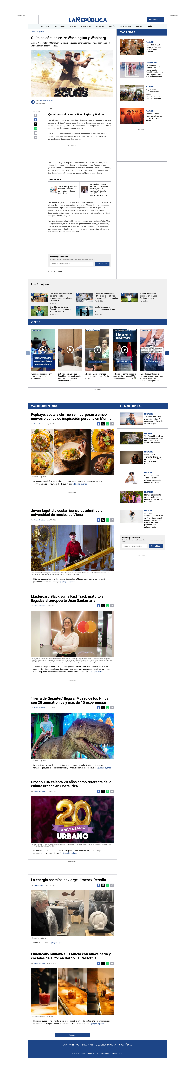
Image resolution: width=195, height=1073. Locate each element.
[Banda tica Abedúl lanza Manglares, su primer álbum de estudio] (132, 116)
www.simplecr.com (41, 942)
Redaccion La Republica (46, 101)
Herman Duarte (38, 885)
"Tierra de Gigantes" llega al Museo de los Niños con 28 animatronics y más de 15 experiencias (69, 700)
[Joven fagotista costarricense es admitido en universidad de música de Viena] (72, 548)
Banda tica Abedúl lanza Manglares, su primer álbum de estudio (154, 117)
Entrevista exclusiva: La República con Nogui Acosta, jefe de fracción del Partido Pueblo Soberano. (69, 377)
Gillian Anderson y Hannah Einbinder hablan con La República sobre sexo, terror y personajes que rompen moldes (155, 71)
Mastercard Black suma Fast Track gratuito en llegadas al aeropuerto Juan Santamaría (68, 598)
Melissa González (39, 424)
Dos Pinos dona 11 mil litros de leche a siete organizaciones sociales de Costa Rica (61, 297)
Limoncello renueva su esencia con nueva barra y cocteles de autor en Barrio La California (71, 956)
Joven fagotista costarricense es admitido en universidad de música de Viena (67, 513)
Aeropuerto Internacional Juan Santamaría (51, 669)
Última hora (151, 63)
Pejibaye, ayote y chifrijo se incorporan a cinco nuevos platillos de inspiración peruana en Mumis (71, 416)
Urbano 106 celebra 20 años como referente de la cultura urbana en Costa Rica (71, 784)
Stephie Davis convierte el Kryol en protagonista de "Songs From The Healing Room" (153, 459)
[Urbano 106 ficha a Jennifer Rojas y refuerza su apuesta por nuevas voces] (131, 477)
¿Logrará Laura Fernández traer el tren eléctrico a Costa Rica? (97, 376)
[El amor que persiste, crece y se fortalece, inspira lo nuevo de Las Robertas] (131, 497)
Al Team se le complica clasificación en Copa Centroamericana (149, 296)
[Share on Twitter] (35, 124)
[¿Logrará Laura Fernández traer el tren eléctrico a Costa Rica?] (97, 350)
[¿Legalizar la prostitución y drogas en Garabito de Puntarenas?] (43, 350)
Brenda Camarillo (39, 606)
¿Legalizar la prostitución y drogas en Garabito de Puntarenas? (41, 376)
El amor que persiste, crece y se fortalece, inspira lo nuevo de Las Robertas (153, 498)
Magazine (40, 31)
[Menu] (34, 19)
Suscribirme (102, 263)
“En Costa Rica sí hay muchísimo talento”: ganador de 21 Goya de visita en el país (153, 420)
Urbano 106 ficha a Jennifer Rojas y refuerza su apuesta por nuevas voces (152, 478)
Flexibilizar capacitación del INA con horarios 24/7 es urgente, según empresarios (106, 296)
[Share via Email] (35, 133)
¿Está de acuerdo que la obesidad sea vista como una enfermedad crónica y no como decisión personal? (151, 377)
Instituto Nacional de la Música (70, 579)
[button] (155, 19)
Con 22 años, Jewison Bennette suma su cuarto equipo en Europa (60, 309)
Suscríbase (125, 1044)
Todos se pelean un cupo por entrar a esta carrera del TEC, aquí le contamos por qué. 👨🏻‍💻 (124, 376)
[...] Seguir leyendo (80, 484)
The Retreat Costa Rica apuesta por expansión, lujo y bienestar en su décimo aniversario (153, 439)
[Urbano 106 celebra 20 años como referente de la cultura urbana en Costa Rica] (72, 819)
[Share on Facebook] (35, 119)
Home (33, 31)
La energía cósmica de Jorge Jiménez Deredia (68, 880)
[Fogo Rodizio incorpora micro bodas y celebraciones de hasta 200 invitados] (132, 93)
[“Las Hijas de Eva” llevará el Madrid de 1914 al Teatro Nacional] (132, 47)
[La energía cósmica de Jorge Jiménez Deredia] (72, 913)
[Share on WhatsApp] (35, 128)
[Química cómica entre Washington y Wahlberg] (72, 73)
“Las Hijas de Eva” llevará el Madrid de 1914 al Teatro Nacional (153, 48)
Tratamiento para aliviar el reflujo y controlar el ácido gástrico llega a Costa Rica (67, 189)
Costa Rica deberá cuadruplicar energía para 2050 (105, 309)
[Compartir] (35, 137)
